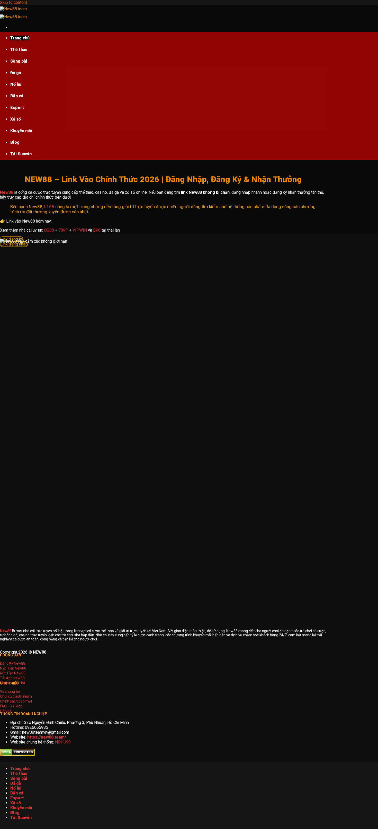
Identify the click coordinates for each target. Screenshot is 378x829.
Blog (15, 142)
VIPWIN (80, 230)
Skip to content (13, 2)
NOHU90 (63, 742)
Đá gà (15, 72)
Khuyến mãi (21, 130)
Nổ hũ (15, 84)
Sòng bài (18, 61)
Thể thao (19, 49)
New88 (6, 192)
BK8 (97, 230)
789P (63, 230)
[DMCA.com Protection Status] (17, 754)
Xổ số (15, 119)
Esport (17, 107)
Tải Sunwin (21, 153)
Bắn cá (16, 96)
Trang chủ (20, 38)
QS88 (49, 230)
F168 (49, 206)
